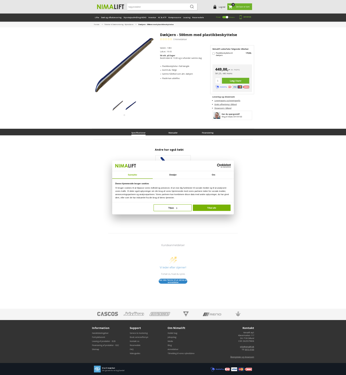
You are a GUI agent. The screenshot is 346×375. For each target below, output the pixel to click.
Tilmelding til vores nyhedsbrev (181, 353)
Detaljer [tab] (173, 174)
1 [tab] (123, 114)
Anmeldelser (173, 349)
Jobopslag (172, 337)
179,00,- (249, 53)
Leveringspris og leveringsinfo (227, 100)
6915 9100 (249, 349)
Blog (170, 345)
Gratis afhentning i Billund (225, 104)
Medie (170, 341)
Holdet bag (172, 333)
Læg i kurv (235, 80)
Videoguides (135, 353)
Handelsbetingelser (100, 333)
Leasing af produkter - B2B (104, 341)
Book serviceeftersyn (139, 337)
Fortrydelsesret (98, 337)
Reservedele (135, 345)
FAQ (132, 349)
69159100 (247, 17)
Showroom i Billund (222, 108)
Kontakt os (134, 341)
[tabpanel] (118, 105)
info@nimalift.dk (247, 346)
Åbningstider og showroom (242, 357)
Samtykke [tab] (132, 174)
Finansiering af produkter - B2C (105, 345)
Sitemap (95, 349)
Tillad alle (211, 208)
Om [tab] (213, 174)
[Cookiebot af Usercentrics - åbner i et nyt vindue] (219, 166)
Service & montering (139, 333)
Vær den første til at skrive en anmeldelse (173, 281)
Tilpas (171, 208)
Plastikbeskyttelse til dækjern (224, 54)
